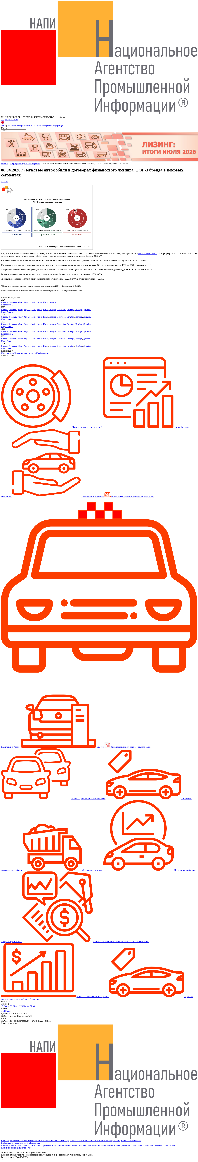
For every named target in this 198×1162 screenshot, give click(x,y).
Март (20, 302)
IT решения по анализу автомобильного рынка (62, 1145)
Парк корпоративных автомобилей (126, 1145)
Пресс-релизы (21, 126)
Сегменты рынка (32, 163)
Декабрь (87, 309)
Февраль (13, 302)
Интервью (46, 126)
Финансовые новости (131, 1140)
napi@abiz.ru (7, 1011)
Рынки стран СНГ (111, 1140)
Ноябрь (78, 309)
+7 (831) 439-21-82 (9, 119)
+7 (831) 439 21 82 (9, 1006)
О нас (3, 126)
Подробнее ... (7, 305)
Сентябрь (61, 309)
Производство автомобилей (97, 1145)
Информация (7, 1143)
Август (52, 302)
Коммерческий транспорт (38, 1140)
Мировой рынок (77, 1140)
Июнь (39, 302)
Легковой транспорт (59, 1140)
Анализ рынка (7, 1145)
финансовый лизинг (147, 253)
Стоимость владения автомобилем (159, 1145)
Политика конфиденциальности (16, 1148)
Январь (4, 302)
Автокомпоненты (18, 1140)
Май (34, 302)
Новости (11, 126)
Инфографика (34, 126)
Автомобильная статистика (27, 1145)
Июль (45, 302)
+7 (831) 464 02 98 (26, 1006)
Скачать (4, 182)
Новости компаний (94, 1140)
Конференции (57, 126)
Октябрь (70, 309)
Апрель (27, 302)
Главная (4, 163)
